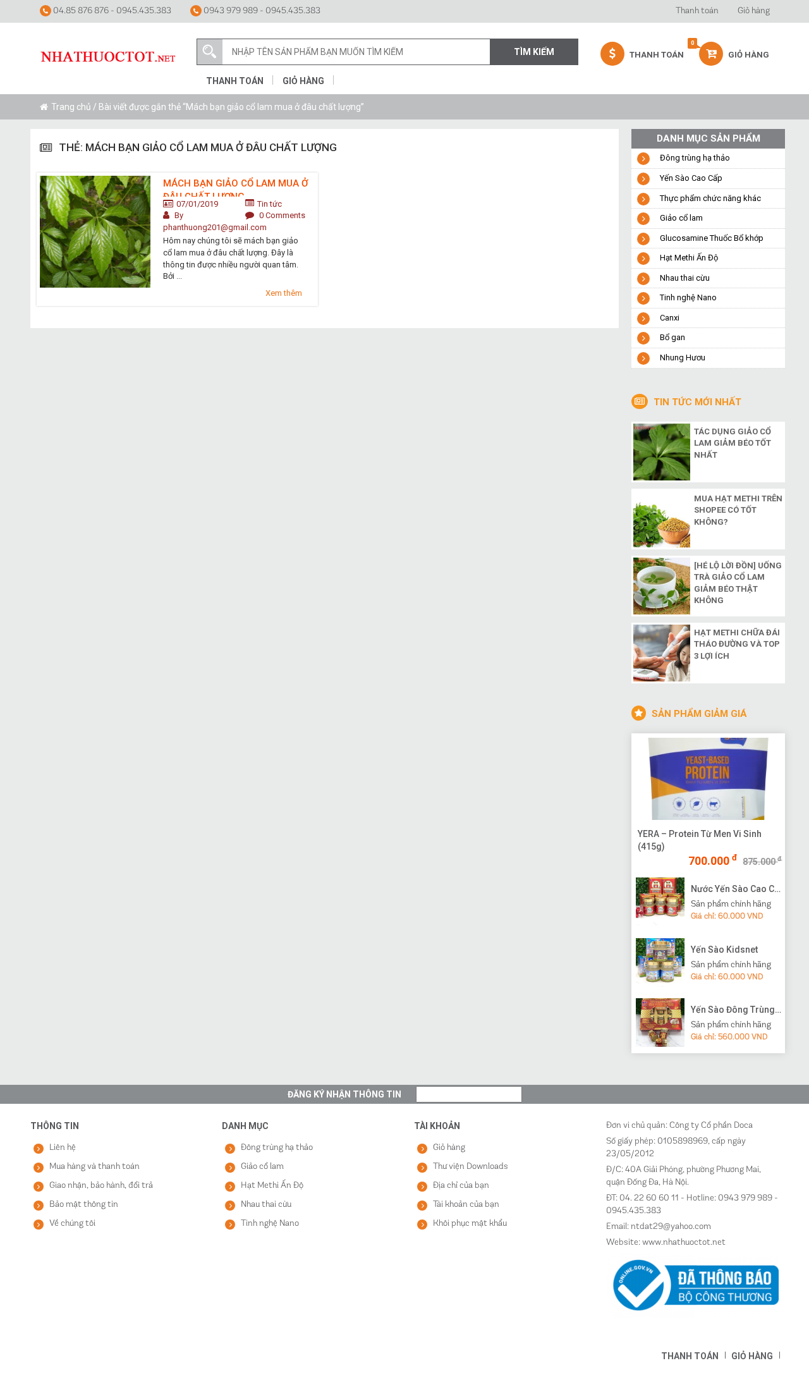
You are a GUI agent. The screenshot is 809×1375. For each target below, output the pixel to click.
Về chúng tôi (72, 1223)
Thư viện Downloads (470, 1166)
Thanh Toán (656, 54)
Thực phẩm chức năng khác (710, 198)
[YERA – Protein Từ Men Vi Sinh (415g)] (708, 778)
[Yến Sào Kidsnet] (660, 961)
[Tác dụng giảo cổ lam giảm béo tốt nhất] (661, 451)
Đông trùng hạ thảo (695, 157)
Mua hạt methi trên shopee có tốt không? (738, 510)
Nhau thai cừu (685, 278)
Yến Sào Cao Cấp (691, 178)
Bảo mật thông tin (83, 1204)
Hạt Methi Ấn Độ (689, 257)
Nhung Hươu (682, 357)
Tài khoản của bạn (466, 1204)
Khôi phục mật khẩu (470, 1223)
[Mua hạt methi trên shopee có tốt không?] (661, 518)
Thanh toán (697, 11)
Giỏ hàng (754, 11)
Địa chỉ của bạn (461, 1185)
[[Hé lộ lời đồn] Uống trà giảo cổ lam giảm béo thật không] (661, 585)
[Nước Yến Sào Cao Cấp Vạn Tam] (660, 901)
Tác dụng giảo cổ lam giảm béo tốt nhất (732, 443)
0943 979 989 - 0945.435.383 (261, 11)
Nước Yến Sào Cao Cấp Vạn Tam (736, 889)
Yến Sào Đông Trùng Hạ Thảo (736, 1010)
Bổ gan (672, 337)
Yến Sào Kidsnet (724, 949)
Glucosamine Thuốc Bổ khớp (711, 238)
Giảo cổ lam (681, 218)
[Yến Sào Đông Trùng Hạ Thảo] (660, 1022)
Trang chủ (71, 107)
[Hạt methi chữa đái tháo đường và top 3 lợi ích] (661, 652)
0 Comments (282, 215)
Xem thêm (283, 293)
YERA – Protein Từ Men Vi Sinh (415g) (700, 840)
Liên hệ (62, 1147)
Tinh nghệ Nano (688, 297)
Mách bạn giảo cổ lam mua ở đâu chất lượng (235, 187)
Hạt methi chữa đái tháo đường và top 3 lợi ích (737, 644)
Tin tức (269, 204)
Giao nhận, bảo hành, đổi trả (101, 1185)
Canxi (669, 317)
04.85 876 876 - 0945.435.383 (111, 11)
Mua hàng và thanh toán (94, 1166)
